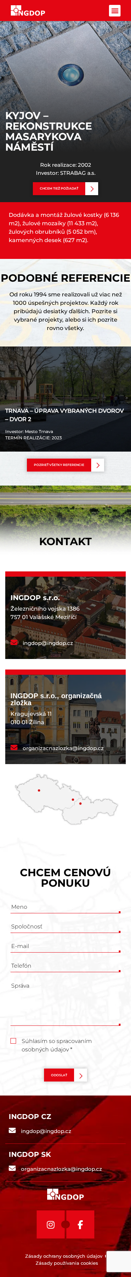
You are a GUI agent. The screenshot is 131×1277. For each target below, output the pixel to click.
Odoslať (59, 1075)
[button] (115, 10)
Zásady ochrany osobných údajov (63, 1256)
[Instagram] (51, 1224)
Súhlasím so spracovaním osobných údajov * (57, 1042)
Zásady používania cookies (67, 1263)
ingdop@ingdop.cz (48, 643)
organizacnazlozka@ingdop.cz (63, 748)
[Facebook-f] (80, 1224)
